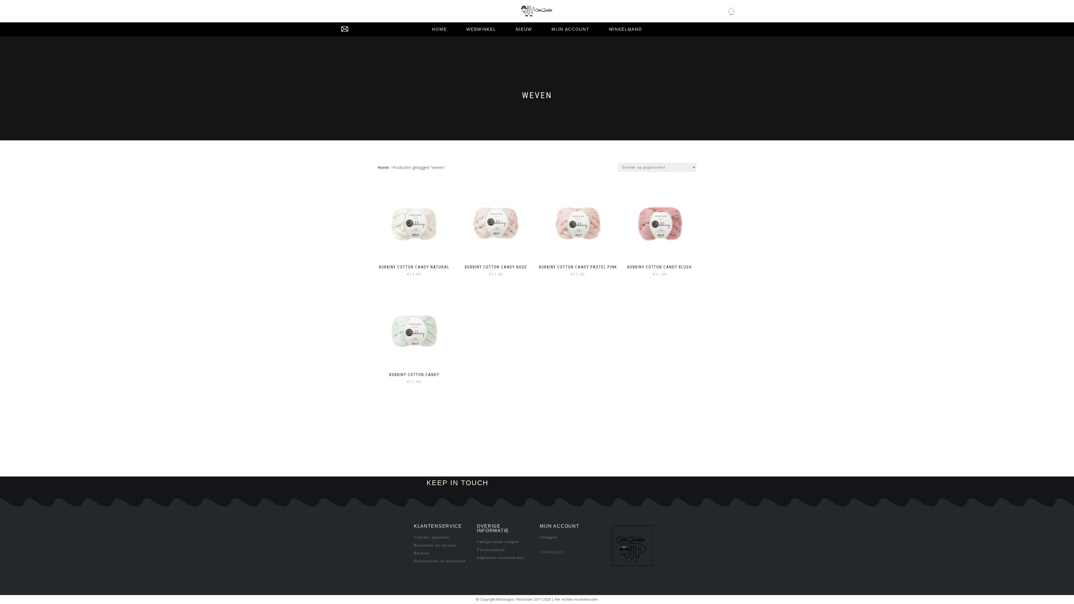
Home (439, 29)
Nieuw (524, 29)
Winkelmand (625, 29)
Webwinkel (481, 29)
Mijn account (570, 29)
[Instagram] (586, 483)
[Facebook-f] (567, 483)
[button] (731, 11)
